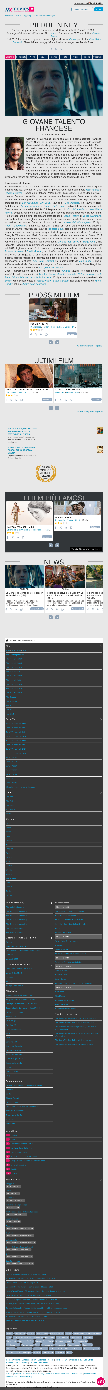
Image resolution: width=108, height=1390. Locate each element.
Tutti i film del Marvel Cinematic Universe (65, 1349)
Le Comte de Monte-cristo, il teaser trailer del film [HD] (24, 594)
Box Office (88, 1359)
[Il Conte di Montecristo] (78, 376)
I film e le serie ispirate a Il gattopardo (28, 1337)
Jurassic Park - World (44, 1341)
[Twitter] (51, 49)
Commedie (10, 796)
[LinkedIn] (56, 49)
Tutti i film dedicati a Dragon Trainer (87, 1333)
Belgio (67, 326)
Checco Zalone (62, 1337)
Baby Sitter (88, 1337)
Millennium (11, 1349)
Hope (8, 1033)
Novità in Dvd (11, 714)
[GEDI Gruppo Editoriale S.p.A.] (89, 3)
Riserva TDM (77, 1373)
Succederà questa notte (15, 1059)
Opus (9, 1337)
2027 (8, 650)
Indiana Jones (47, 1345)
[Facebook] (46, 49)
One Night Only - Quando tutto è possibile (71, 924)
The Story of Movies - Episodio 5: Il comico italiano (75, 1040)
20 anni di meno (14, 251)
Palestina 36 (11, 1025)
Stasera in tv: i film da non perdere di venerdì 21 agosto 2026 (29, 1316)
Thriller (45, 326)
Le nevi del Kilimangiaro (76, 222)
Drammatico (35, 326)
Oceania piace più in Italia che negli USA (22, 1282)
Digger (8, 1075)
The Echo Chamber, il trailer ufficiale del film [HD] (25, 1320)
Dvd (67, 1359)
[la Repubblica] (98, 3)
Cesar (72, 39)
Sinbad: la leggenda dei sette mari (19, 1247)
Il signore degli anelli (91, 1349)
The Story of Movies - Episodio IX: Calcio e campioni (75, 1018)
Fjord (8, 1037)
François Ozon (47, 267)
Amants (66, 270)
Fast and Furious (40, 1349)
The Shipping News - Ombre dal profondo (22, 1212)
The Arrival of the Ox (14, 1115)
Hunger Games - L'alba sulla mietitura (20, 999)
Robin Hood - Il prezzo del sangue (19, 968)
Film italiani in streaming (15, 928)
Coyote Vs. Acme (62, 975)
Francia (54, 326)
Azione (8, 813)
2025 (19, 650)
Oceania (9, 942)
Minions (10, 1333)
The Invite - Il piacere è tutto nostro (19, 995)
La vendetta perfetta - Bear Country (69, 920)
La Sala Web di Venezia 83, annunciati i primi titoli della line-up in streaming (35, 1291)
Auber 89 (9, 1119)
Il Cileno (58, 945)
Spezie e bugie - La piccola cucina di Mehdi (23, 1008)
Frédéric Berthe (14, 192)
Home (8, 1359)
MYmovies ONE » (13, 15)
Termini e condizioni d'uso (57, 1373)
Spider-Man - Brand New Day (22, 1143)
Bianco (8, 1067)
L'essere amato (12, 1071)
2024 (26, 392)
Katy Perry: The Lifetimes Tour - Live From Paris (73, 983)
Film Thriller (10, 801)
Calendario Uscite (46, 1359)
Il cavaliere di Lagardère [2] (16, 1205)
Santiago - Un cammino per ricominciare (21, 1004)
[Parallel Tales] (53, 310)
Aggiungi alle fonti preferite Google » (40, 15)
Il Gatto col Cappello (14, 1046)
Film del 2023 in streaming (16, 920)
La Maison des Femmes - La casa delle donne (24, 1085)
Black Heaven (71, 215)
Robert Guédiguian (54, 206)
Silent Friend (60, 996)
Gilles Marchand (92, 215)
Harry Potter (87, 1345)
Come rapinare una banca (65, 1008)
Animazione (10, 809)
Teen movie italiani (24, 1349)
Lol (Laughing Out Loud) (36, 202)
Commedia (60, 520)
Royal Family (12, 1341)
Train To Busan (61, 970)
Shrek (8, 1254)
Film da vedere (12, 697)
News (43, 56)
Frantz (59, 267)
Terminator (60, 1353)
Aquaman (9, 1226)
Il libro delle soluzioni (34, 283)
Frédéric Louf (55, 228)
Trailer (25, 1362)
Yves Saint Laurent (43, 260)
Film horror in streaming (15, 932)
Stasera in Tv (76, 1359)
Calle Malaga (11, 1020)
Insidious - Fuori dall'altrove (17, 946)
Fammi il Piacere (61, 1004)
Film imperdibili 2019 (14, 688)
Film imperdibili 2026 (14, 659)
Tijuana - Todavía (12, 1098)
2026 (74, 326)
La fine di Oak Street (14, 973)
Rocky (8, 1191)
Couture (58, 928)
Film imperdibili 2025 (14, 663)
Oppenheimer (76, 1337)
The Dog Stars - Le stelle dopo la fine (69, 911)
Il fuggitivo (10, 1184)
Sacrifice (9, 977)
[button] (100, 1381)
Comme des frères (68, 241)
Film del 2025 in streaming (16, 911)
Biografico (11, 529)
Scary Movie (20, 1333)
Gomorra (30, 1333)
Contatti (17, 1373)
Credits (9, 1373)
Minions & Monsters (18, 1165)
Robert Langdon (74, 1345)
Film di (8, 705)
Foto (65, 56)
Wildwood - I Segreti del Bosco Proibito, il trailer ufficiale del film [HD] (33, 1312)
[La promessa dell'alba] (29, 513)
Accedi (98, 9)
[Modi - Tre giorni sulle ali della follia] (29, 376)
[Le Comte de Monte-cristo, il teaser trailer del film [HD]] (24, 576)
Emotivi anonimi (76, 209)
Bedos (8, 280)
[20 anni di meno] (77, 508)
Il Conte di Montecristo (69, 389)
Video (75, 56)
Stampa (54, 56)
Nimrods (9, 981)
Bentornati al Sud (12, 1042)
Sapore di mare (12, 1219)
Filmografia (21, 56)
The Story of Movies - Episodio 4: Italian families (74, 1044)
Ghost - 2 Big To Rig (63, 932)
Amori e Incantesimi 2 (14, 1029)
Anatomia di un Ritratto (15, 1111)
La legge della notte (13, 1240)
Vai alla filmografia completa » (90, 345)
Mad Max (36, 1353)
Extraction (10, 1198)
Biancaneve (49, 1337)
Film (34, 1359)
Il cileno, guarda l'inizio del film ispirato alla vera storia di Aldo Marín (32, 1304)
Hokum (14, 1173)
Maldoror (9, 955)
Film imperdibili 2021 (14, 680)
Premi (32, 56)
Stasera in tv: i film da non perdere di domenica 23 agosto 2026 (30, 1278)
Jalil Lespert (86, 260)
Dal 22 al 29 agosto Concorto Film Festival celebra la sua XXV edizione (34, 1299)
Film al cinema (11, 701)
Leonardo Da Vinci (26, 1341)
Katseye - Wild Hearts (14, 985)
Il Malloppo (59, 991)
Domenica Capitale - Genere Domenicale (22, 1106)
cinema (52, 33)
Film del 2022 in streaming (16, 924)
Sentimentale (35, 529)
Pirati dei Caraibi (80, 1341)
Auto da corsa (27, 1345)
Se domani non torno (14, 1054)
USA (20, 392)
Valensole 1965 (12, 959)
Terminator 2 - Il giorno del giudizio (69, 962)
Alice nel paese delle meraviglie (19, 1353)
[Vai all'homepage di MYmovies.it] (20, 11)
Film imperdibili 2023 (14, 671)
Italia (61, 326)
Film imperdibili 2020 (14, 684)
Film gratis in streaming (15, 907)
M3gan (68, 1333)
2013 (77, 520)
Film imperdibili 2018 (14, 692)
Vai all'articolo (37, 609)
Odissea (14, 1139)
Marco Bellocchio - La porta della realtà (70, 953)
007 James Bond (13, 1345)
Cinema (87, 56)
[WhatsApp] (61, 49)
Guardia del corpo (13, 1261)
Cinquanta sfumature (63, 1341)
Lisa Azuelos (72, 202)
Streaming (98, 56)
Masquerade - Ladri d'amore (53, 280)
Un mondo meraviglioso (64, 1000)
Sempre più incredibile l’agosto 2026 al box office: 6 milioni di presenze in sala (36, 1308)
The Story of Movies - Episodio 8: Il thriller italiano (74, 1022)
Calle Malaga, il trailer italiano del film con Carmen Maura (28, 1295)
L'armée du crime (30, 206)
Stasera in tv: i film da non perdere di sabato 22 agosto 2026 (29, 1287)
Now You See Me (56, 1333)
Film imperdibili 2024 (14, 667)
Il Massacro (10, 1123)
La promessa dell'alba (20, 527)
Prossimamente (13, 1362)
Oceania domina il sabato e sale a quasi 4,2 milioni (26, 1274)
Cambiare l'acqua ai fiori (15, 1050)
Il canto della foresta (14, 1063)
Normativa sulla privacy (33, 1373)
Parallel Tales (39, 324)
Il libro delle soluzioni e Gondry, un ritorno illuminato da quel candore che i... (65, 595)
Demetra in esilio (12, 1102)
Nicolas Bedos (47, 274)
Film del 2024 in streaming (16, 915)
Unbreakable (60, 1345)
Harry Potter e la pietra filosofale (68, 915)
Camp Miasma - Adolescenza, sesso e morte (23, 950)
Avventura (59, 392)
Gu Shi (8, 1094)
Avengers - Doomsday (14, 1012)
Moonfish (9, 1089)
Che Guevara (48, 1353)
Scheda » (72, 334)
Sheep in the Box (62, 949)
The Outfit (9, 1233)
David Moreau (34, 251)
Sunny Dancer (60, 979)
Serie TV (59, 1359)
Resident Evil (11, 1016)
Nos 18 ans (92, 189)
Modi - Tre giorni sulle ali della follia (29, 389)
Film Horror (10, 805)
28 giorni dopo (42, 1333)
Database (26, 1359)
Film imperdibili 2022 (14, 676)
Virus (37, 1345)
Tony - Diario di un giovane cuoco (68, 941)
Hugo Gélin (89, 241)
